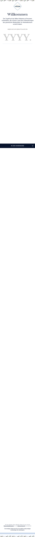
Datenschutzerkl (21, 525)
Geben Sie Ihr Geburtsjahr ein (17, 29)
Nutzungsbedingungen (9, 525)
